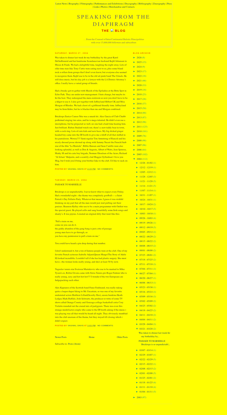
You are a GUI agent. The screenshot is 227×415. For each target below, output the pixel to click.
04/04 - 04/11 (146, 319)
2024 (139, 66)
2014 (139, 112)
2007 (139, 145)
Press (169, 3)
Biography (74, 3)
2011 (139, 126)
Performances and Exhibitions (109, 3)
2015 (139, 108)
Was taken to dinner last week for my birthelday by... (154, 334)
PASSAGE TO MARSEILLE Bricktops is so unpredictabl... (154, 342)
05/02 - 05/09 (146, 301)
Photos (104, 6)
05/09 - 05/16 (146, 296)
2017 (139, 99)
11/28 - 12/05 (146, 176)
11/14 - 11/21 (146, 185)
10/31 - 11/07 (146, 195)
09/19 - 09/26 (146, 222)
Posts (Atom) (74, 343)
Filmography (87, 3)
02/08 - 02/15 (146, 368)
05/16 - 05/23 (146, 291)
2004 (139, 158)
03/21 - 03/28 (146, 328)
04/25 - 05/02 (146, 305)
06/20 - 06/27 (146, 278)
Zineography (159, 3)
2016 (139, 103)
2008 (139, 140)
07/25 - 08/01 (146, 255)
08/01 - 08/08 (146, 250)
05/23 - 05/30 (146, 287)
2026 (139, 57)
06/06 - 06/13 (146, 282)
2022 (139, 75)
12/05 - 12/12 (146, 172)
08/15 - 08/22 (146, 241)
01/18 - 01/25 (146, 382)
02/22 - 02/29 (146, 359)
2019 (139, 89)
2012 (139, 122)
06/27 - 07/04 (146, 273)
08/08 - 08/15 (146, 245)
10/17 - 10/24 (146, 204)
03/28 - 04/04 (146, 324)
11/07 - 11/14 (146, 190)
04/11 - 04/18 (146, 314)
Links (96, 6)
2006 (139, 149)
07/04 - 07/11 (146, 268)
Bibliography (145, 3)
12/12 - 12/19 (146, 167)
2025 (139, 62)
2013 (139, 117)
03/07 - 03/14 (146, 350)
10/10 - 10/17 (146, 208)
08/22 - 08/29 (146, 236)
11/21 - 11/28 (146, 181)
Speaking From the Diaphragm (114, 20)
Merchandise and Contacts (122, 6)
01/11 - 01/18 (146, 387)
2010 (139, 131)
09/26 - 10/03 (146, 218)
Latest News (61, 3)
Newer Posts (61, 337)
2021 (139, 80)
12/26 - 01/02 (146, 162)
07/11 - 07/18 (146, 264)
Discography (131, 3)
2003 (139, 397)
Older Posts (122, 337)
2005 (139, 154)
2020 (139, 85)
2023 (139, 71)
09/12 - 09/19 (146, 227)
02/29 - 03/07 (146, 354)
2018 (139, 94)
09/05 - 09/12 (146, 231)
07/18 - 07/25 (146, 259)
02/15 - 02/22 (146, 364)
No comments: (106, 169)
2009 (139, 135)
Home (92, 337)
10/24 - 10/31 (146, 199)
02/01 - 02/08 (146, 373)
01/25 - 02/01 (146, 377)
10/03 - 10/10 (146, 213)
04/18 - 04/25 (146, 310)
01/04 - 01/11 (146, 391)
